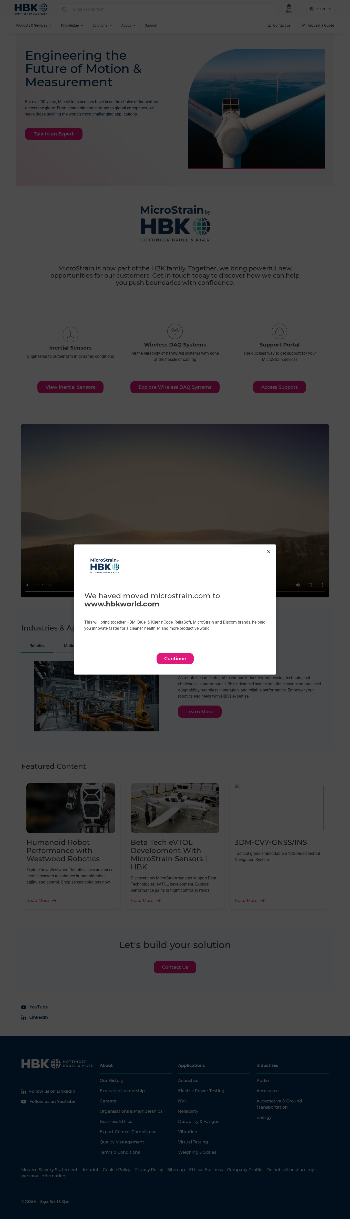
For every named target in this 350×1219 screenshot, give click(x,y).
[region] (175, 609)
